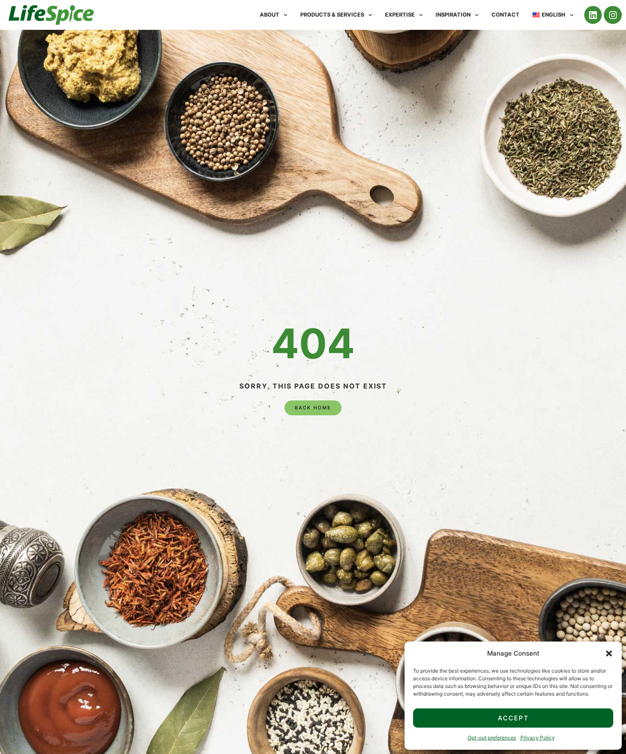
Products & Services (332, 15)
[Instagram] (613, 15)
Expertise (400, 15)
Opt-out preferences (492, 737)
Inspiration (453, 15)
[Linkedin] (593, 15)
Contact (505, 15)
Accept (513, 718)
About (269, 15)
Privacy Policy (537, 737)
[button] (609, 653)
